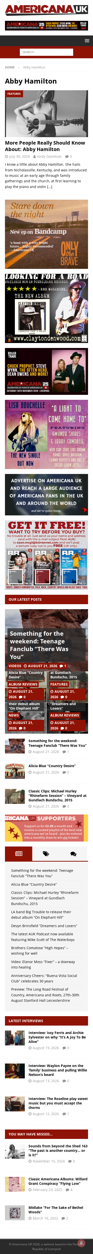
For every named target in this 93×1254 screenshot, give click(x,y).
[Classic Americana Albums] (15, 1184)
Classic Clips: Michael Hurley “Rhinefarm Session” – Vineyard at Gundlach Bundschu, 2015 (58, 795)
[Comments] (73, 853)
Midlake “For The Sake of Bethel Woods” (56, 1209)
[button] (86, 40)
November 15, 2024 (49, 1161)
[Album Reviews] (15, 1212)
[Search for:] (46, 52)
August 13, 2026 (46, 1080)
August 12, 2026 (46, 1113)
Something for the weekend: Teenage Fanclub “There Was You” (39, 645)
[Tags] (46, 853)
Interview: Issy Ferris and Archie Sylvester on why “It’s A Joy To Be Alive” (57, 1037)
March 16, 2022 (45, 1218)
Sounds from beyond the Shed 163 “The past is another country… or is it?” (58, 1150)
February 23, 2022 (47, 1189)
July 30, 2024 (19, 156)
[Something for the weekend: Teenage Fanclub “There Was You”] (15, 746)
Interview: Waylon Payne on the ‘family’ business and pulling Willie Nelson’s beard (58, 1070)
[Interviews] (15, 1038)
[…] (49, 186)
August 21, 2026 (42, 665)
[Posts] (18, 853)
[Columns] (15, 1151)
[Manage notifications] (81, 1243)
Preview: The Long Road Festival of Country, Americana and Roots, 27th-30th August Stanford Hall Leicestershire (45, 995)
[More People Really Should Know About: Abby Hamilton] (46, 113)
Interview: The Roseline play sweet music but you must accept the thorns (58, 1103)
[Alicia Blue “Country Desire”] (15, 771)
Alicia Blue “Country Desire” (26, 674)
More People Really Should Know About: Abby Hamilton (45, 146)
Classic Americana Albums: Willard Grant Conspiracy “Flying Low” (58, 1181)
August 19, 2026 (46, 1047)
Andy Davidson (49, 156)
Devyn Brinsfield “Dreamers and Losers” (64, 704)
